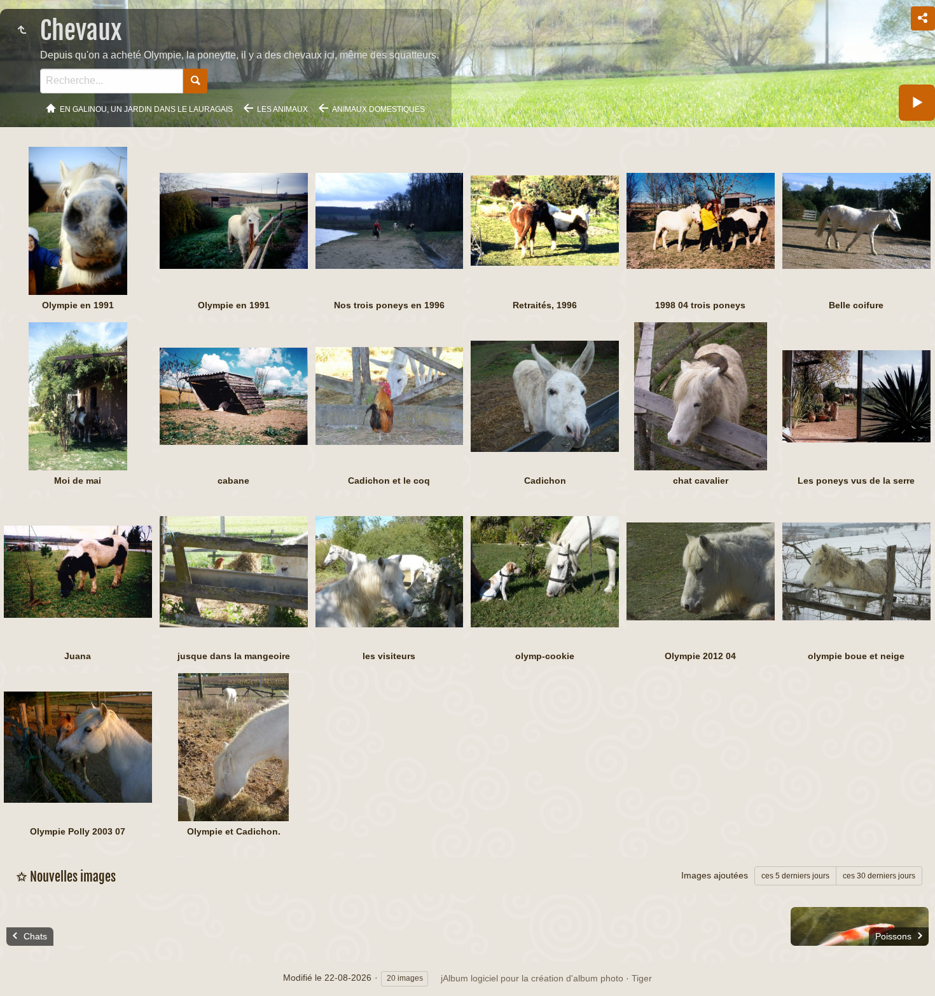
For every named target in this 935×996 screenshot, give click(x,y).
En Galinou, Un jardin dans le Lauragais (146, 109)
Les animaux (282, 109)
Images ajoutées (714, 875)
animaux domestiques (378, 109)
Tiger (642, 978)
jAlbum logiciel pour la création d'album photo (532, 978)
